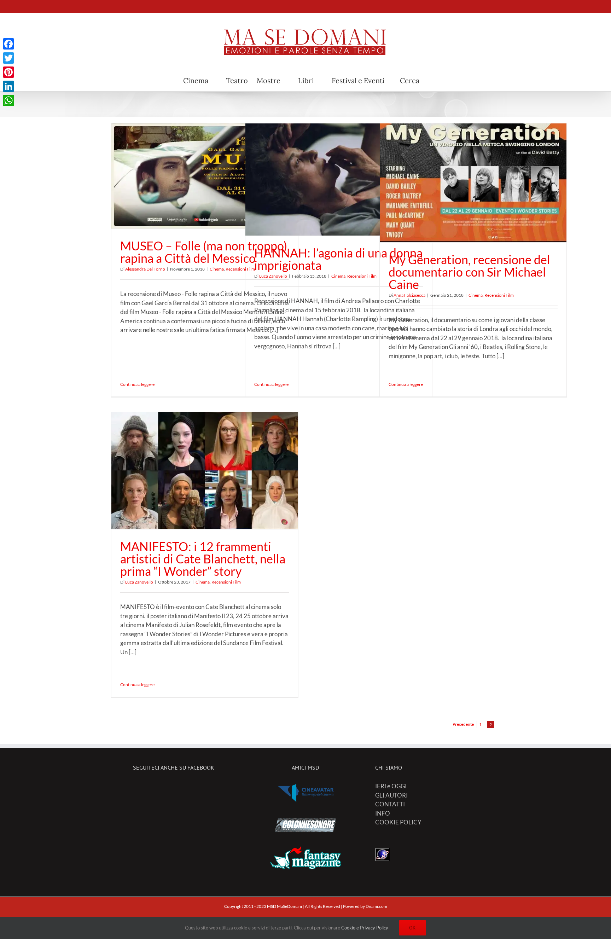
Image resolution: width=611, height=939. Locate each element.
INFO (382, 813)
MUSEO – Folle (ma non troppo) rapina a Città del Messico (203, 251)
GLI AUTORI (391, 795)
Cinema (217, 269)
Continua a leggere (137, 384)
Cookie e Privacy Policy (364, 928)
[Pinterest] (8, 72)
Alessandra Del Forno (145, 269)
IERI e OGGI (391, 786)
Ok (412, 927)
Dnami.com (376, 906)
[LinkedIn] (8, 86)
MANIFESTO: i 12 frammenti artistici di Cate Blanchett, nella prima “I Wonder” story (202, 558)
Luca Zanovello (273, 276)
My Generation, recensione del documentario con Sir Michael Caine (469, 271)
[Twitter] (8, 58)
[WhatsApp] (8, 100)
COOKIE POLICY (398, 822)
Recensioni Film (362, 276)
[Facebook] (8, 44)
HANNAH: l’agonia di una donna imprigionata (338, 258)
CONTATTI (390, 804)
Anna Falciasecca (409, 295)
